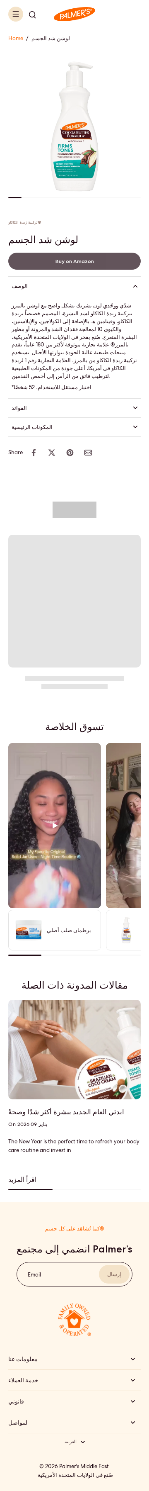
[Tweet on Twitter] (52, 452)
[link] (74, 261)
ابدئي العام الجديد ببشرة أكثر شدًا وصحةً (66, 1112)
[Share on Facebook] (33, 452)
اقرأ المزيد (22, 1179)
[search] (32, 14)
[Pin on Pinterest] (70, 452)
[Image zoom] (74, 126)
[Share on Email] (88, 452)
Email (34, 1274)
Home (15, 38)
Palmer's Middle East (84, 1466)
